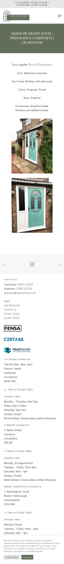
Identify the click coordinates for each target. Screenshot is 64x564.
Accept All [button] (27, 557)
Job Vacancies (12, 305)
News (7, 301)
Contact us (10, 309)
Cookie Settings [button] (12, 557)
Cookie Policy (11, 318)
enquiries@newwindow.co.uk (20, 293)
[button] (59, 15)
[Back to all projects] (32, 263)
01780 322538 (24, 288)
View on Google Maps (20, 389)
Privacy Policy (12, 313)
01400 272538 (25, 284)
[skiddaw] (31, 205)
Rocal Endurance (40, 64)
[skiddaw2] (31, 146)
